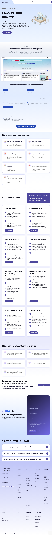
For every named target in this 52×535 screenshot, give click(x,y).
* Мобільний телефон (33, 408)
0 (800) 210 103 (5, 477)
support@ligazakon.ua (6, 483)
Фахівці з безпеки (29, 485)
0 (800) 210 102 (5, 476)
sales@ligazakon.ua (5, 482)
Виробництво (46, 485)
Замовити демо (7, 32)
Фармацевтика (46, 487)
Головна (4, 8)
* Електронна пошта (33, 413)
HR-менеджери (28, 487)
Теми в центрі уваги (5, 520)
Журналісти (28, 492)
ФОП (36, 484)
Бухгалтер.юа (4, 518)
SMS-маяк (19, 492)
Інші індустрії (46, 503)
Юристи (27, 478)
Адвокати (27, 476)
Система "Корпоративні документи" (20, 483)
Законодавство (20, 471)
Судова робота (20, 473)
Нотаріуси (28, 503)
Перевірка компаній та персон (19, 476)
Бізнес (36, 473)
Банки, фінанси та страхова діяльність (47, 476)
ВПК (45, 489)
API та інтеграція (20, 494)
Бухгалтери (28, 480)
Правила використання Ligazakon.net (37, 519)
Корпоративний (37, 471)
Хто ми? (32, 2)
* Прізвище (31, 403)
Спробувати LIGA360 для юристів (26, 126)
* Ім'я (30, 399)
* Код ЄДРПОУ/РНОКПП (34, 418)
